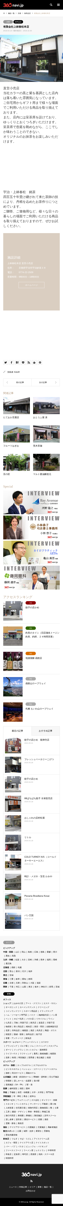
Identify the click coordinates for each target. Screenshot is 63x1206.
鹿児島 (8, 963)
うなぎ (14, 1139)
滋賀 (39, 983)
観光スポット (9, 1131)
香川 (55, 952)
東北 (5, 975)
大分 (24, 960)
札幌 (20, 967)
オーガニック (11, 1007)
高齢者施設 (53, 1127)
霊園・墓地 (10, 1123)
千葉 (11, 987)
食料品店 (18, 22)
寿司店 (25, 1154)
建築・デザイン (19, 1112)
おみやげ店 (18, 1003)
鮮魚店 (28, 1038)
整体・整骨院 (34, 1112)
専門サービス (9, 1100)
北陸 (5, 971)
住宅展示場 (21, 1108)
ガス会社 (35, 1100)
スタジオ (9, 1104)
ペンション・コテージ (31, 1069)
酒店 (32, 1030)
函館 (13, 967)
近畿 (5, 983)
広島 (36, 952)
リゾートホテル (50, 1069)
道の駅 (37, 1081)
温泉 (8, 1057)
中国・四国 (8, 952)
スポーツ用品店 (30, 1011)
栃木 (37, 987)
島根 (30, 952)
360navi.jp (24, 1202)
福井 (30, 971)
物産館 (8, 1026)
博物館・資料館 (40, 1077)
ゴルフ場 (23, 1046)
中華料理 (52, 1150)
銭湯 (49, 1057)
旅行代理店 (10, 1115)
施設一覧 (48, 1187)
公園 (19, 1131)
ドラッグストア (46, 1011)
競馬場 (31, 1057)
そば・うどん (25, 1139)
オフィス (7, 999)
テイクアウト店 (26, 1143)
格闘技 (53, 1054)
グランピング (11, 1046)
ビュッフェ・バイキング (36, 1146)
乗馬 (36, 1054)
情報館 (8, 1081)
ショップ (7, 1003)
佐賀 (17, 960)
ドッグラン (19, 1050)
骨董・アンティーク (14, 1038)
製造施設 (38, 1115)
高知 (8, 956)
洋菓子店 (51, 1023)
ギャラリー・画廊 (49, 1100)
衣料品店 (16, 1030)
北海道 (6, 967)
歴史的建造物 (11, 1135)
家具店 (33, 1023)
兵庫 (18, 983)
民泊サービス (18, 1073)
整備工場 (46, 1112)
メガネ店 (30, 1019)
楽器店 (41, 1023)
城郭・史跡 (28, 1131)
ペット (8, 1019)
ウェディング (23, 1100)
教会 (25, 1096)
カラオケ (45, 1042)
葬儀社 (29, 1115)
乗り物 (53, 1104)
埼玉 (18, 987)
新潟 (18, 971)
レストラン (40, 1150)
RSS (31, 1181)
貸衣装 (19, 1119)
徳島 (42, 952)
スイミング (41, 1046)
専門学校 (50, 1092)
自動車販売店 (52, 1026)
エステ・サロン (50, 1003)
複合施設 (40, 1057)
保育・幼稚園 (23, 1092)
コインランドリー (13, 1011)
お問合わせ (30, 1191)
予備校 (12, 1092)
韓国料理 (9, 1158)
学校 (5, 1092)
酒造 (46, 1119)
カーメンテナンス (27, 1007)
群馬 (51, 987)
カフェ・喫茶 (11, 1143)
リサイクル (41, 1019)
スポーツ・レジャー (12, 1042)
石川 (24, 971)
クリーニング (43, 1007)
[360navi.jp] (13, 5)
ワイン (51, 1019)
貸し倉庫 (9, 1119)
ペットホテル (21, 1104)
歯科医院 (13, 1088)
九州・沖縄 (8, 960)
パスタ (21, 1146)
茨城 (57, 987)
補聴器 (25, 1030)
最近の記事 (17, 730)
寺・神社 (17, 1096)
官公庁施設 (54, 1077)
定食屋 (17, 1154)
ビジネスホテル (12, 1069)
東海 (5, 979)
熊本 (42, 960)
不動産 (45, 1104)
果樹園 (21, 1115)
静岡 (30, 979)
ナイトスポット (42, 1143)
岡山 (24, 952)
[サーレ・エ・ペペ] (17, 382)
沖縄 (36, 960)
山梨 (24, 987)
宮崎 (30, 960)
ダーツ (8, 1050)
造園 (40, 1119)
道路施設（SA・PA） (15, 1084)
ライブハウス (11, 1054)
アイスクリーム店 (41, 1139)
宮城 (11, 975)
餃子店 (39, 1034)
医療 (5, 1088)
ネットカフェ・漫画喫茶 (36, 1050)
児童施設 (41, 1127)
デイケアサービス (17, 1127)
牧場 (14, 1057)
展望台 (39, 1131)
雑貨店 (8, 1034)
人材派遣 (9, 1108)
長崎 (55, 960)
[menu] (58, 5)
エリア (32, 1187)
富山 (11, 971)
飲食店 (6, 1139)
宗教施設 (7, 1096)
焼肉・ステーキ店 (46, 1154)
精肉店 (29, 1026)
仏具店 (8, 1023)
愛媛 (49, 952)
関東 (5, 987)
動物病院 (44, 1108)
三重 (11, 979)
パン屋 (54, 1015)
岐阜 (18, 979)
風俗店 (21, 1123)
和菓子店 (24, 1023)
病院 (22, 1088)
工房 (8, 1112)
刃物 (16, 1023)
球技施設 (22, 1057)
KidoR (17, 372)
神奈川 (44, 987)
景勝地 (47, 1131)
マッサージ (35, 1104)
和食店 (8, 1154)
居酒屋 (33, 1154)
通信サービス (30, 1119)
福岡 (49, 960)
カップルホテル (24, 1065)
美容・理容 (39, 1026)
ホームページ (31, 285)
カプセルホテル (40, 1065)
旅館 (8, 1073)
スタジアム (53, 1046)
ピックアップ (9, 948)
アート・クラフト (33, 1003)
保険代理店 (33, 1108)
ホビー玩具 (19, 1019)
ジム (32, 1046)
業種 (40, 1187)
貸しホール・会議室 (22, 1081)
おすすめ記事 (45, 730)
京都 (8, 22)
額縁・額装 (19, 1034)
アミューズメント (31, 1042)
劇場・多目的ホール (22, 1077)
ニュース (13, 1187)
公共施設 (7, 1077)
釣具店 (39, 1030)
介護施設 (31, 1127)
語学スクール (50, 1115)
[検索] (51, 5)
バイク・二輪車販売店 (39, 1015)
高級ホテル (31, 1073)
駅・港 (29, 1084)
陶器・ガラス (51, 1030)
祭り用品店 (19, 1026)
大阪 (32, 983)
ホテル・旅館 (9, 1065)
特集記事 (23, 1187)
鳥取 (14, 956)
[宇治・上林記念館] (46, 382)
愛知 (24, 979)
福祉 (5, 1127)
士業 (56, 1108)
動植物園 (44, 1054)
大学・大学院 (37, 1092)
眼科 (28, 1088)
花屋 (8, 1030)
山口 (17, 952)
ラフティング (25, 1054)
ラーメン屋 (28, 1150)
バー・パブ (10, 1146)
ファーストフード (13, 1150)
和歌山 (25, 983)
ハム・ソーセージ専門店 (16, 1015)
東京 (30, 987)
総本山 (33, 1096)
